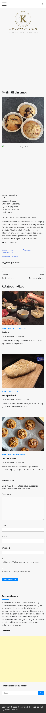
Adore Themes (11, 710)
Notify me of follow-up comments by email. (21, 562)
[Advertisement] (23, 61)
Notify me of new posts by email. (16, 571)
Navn (4, 525)
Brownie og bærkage (10, 256)
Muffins (18, 262)
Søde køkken (19, 455)
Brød (4, 392)
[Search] (42, 4)
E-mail (5, 536)
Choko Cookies (9, 458)
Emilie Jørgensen (8, 336)
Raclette (5, 332)
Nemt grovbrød (9, 395)
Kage (11, 262)
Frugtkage (27, 250)
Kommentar (7, 494)
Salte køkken (19, 329)
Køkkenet (6, 329)
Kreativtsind (23, 707)
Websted (6, 548)
